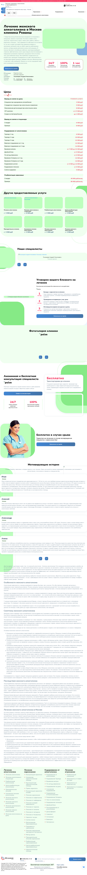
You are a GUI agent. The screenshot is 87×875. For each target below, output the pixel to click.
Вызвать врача (77, 859)
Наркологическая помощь (31, 850)
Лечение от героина (32, 807)
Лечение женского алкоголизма (12, 798)
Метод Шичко (30, 835)
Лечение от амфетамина (34, 798)
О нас (4, 12)
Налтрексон (50, 822)
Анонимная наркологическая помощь (31, 778)
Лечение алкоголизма (13, 775)
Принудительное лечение (11, 790)
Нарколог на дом (31, 817)
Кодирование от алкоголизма (51, 775)
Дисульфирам (51, 812)
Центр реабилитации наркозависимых (33, 846)
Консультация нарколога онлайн (34, 791)
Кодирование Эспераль (54, 797)
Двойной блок (51, 805)
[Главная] (5, 15)
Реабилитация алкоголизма (10, 782)
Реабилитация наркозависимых (31, 842)
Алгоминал (50, 817)
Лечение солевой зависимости (31, 803)
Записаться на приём (11, 68)
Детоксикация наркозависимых (31, 823)
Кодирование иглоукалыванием (52, 794)
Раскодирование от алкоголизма (52, 808)
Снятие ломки (30, 820)
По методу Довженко (53, 784)
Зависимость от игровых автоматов (75, 787)
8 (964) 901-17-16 (71, 5)
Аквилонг (49, 814)
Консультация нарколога (34, 775)
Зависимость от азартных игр (72, 783)
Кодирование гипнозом (54, 802)
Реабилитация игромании (71, 775)
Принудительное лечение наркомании (33, 838)
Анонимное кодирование (50, 790)
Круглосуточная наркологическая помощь (31, 784)
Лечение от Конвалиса (33, 815)
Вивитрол (49, 819)
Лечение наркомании (33, 795)
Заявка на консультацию (23, 393)
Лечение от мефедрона (33, 800)
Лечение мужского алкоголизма (12, 802)
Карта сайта (60, 865)
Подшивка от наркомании (30, 827)
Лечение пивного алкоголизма (11, 810)
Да (9, 13)
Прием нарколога (31, 788)
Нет (14, 13)
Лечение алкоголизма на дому (14, 814)
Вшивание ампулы (52, 781)
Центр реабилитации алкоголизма (12, 786)
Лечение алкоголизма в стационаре (13, 778)
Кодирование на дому (53, 786)
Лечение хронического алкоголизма (13, 806)
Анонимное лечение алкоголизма (12, 794)
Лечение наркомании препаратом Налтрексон (34, 831)
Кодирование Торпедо (53, 779)
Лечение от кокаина (32, 809)
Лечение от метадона (33, 812)
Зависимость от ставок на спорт (74, 779)
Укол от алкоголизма (53, 800)
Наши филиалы (39, 861)
